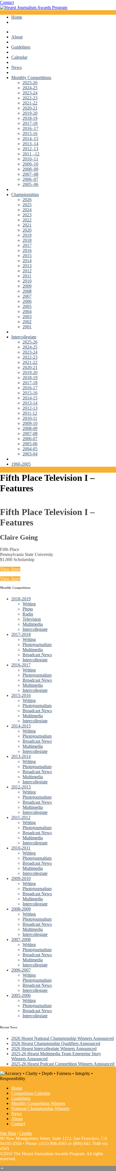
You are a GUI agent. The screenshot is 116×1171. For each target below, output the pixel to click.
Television (32, 619)
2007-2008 (21, 939)
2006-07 (30, 438)
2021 (27, 225)
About (17, 36)
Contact (7, 2)
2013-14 (30, 403)
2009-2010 (21, 878)
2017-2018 (21, 634)
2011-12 (30, 413)
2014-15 (30, 398)
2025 (27, 204)
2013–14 (30, 143)
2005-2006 (21, 995)
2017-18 (30, 123)
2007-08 (30, 433)
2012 (27, 270)
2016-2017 (21, 664)
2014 (27, 260)
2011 (27, 275)
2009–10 (30, 164)
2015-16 (30, 133)
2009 (27, 286)
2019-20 (30, 113)
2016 (27, 250)
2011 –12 (31, 153)
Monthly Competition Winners (38, 1103)
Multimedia (33, 624)
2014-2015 (21, 726)
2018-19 (30, 118)
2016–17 (30, 128)
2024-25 (30, 87)
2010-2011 (20, 848)
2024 (27, 209)
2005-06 (30, 443)
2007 (27, 296)
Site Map (8, 1133)
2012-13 (30, 408)
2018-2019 (21, 598)
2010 (27, 281)
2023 (27, 214)
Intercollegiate (23, 336)
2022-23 (30, 97)
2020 (27, 230)
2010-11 (30, 418)
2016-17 (30, 387)
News (16, 67)
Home (16, 17)
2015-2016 (21, 695)
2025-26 (30, 82)
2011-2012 (20, 817)
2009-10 (30, 423)
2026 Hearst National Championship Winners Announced (62, 1038)
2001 (27, 326)
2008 (27, 291)
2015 (27, 255)
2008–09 (30, 169)
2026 (27, 199)
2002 (27, 321)
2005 (27, 306)
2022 (27, 220)
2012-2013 (21, 787)
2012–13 (30, 148)
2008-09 (30, 428)
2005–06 (30, 184)
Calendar (19, 57)
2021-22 (30, 103)
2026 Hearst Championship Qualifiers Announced (55, 1043)
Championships (25, 194)
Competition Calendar (30, 1093)
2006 (27, 301)
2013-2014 (21, 756)
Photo (28, 609)
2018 (27, 240)
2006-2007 (21, 970)
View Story (10, 569)
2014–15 (30, 138)
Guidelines (20, 47)
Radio (28, 614)
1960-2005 (21, 464)
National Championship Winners (40, 1108)
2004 (27, 311)
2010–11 (30, 159)
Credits (25, 1133)
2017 (27, 245)
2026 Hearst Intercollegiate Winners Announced (54, 1048)
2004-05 (30, 448)
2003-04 (30, 453)
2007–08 (30, 174)
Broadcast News (37, 654)
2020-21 (30, 108)
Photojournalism (37, 644)
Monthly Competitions (31, 77)
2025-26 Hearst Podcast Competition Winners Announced (62, 1063)
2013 (27, 265)
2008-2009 (21, 909)
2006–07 (30, 179)
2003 (27, 316)
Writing (29, 603)
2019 (27, 235)
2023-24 (30, 92)
